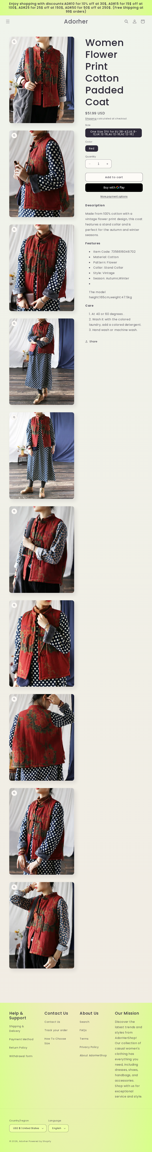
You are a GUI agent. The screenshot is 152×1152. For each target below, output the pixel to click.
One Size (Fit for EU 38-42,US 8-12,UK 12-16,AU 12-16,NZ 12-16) (113, 133)
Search (85, 1022)
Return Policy (18, 1047)
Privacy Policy (89, 1047)
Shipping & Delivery (16, 1028)
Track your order (56, 1030)
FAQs (83, 1030)
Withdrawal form (21, 1056)
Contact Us (52, 1022)
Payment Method (21, 1039)
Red (91, 148)
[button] (8, 21)
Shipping (91, 118)
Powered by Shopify (40, 1141)
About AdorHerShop (93, 1055)
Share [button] (94, 341)
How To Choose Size (55, 1041)
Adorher (23, 1141)
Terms (84, 1039)
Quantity (90, 156)
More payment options (114, 196)
